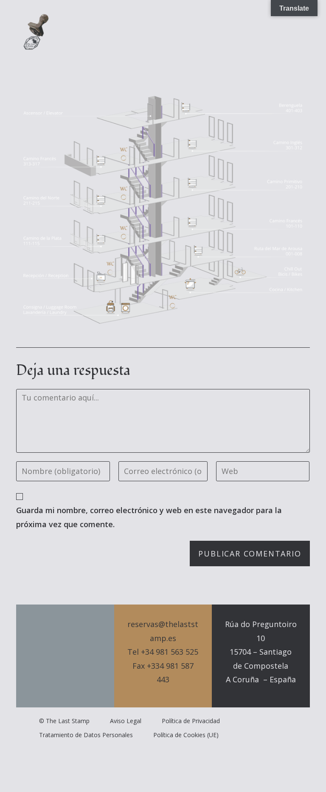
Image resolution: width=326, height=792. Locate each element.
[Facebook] (65, 656)
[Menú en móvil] (296, 32)
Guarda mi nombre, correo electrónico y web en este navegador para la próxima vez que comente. (149, 517)
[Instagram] (79, 656)
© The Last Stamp (64, 721)
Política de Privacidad (191, 721)
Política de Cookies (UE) (186, 735)
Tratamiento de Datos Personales (86, 735)
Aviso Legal (125, 721)
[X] (51, 656)
